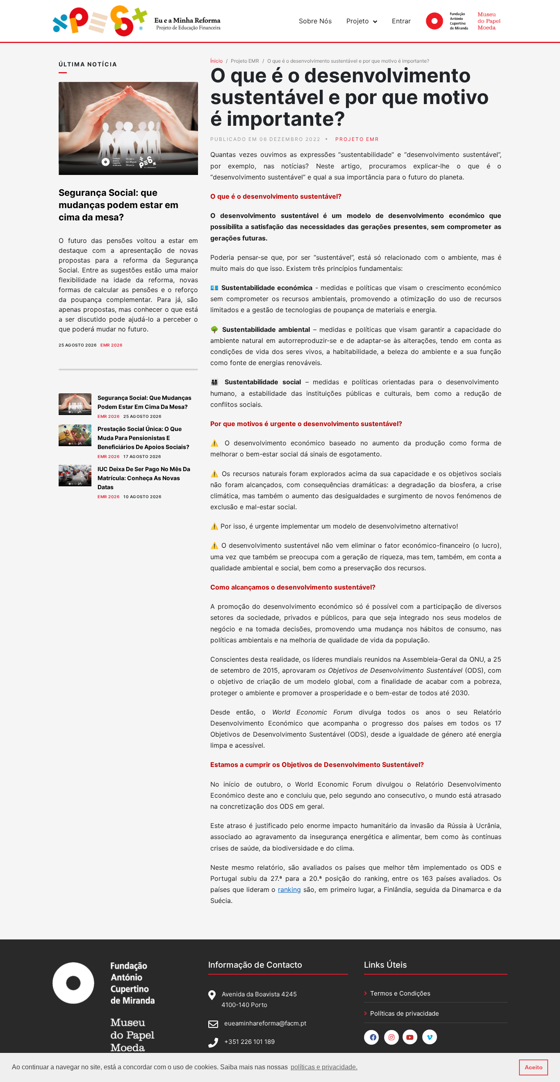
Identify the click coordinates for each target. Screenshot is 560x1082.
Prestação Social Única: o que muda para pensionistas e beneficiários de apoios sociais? (143, 437)
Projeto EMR (245, 61)
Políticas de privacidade (404, 1013)
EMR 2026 (111, 345)
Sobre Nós (315, 21)
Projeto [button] (357, 21)
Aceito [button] (534, 1067)
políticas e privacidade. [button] (324, 1067)
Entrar (401, 21)
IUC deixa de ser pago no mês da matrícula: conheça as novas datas (144, 477)
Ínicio (216, 61)
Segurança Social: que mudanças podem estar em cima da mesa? (118, 204)
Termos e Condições (400, 993)
